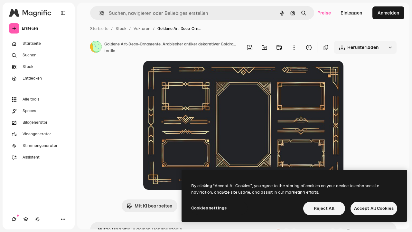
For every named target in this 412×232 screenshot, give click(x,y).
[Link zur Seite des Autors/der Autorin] (96, 47)
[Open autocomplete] (99, 13)
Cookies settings (209, 208)
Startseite (99, 28)
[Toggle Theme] (37, 219)
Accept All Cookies (374, 208)
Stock (121, 28)
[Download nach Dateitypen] (390, 47)
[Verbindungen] (14, 219)
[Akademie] (26, 219)
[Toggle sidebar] (63, 13)
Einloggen (351, 13)
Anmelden (388, 13)
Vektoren (142, 28)
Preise (324, 13)
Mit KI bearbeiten (153, 206)
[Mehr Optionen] (293, 47)
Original (184, 73)
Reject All (324, 208)
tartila (109, 50)
